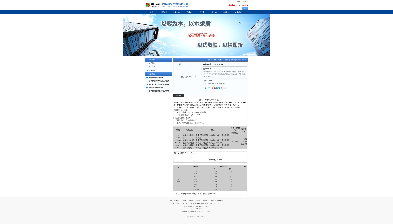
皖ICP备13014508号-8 (189, 211)
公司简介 (176, 200)
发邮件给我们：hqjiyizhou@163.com (215, 83)
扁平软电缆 (152, 66)
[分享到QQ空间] (212, 87)
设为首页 (239, 2)
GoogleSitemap (200, 211)
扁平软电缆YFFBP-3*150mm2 (211, 194)
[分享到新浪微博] (215, 87)
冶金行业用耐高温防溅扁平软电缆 (187, 194)
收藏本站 (245, 2)
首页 (215, 60)
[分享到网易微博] (221, 87)
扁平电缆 (227, 60)
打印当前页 (209, 80)
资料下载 (205, 200)
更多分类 (152, 70)
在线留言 (212, 200)
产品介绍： (178, 95)
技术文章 (197, 200)
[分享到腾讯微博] (217, 87)
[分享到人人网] (219, 87)
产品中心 (219, 60)
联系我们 (219, 200)
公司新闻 (183, 200)
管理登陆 (208, 211)
